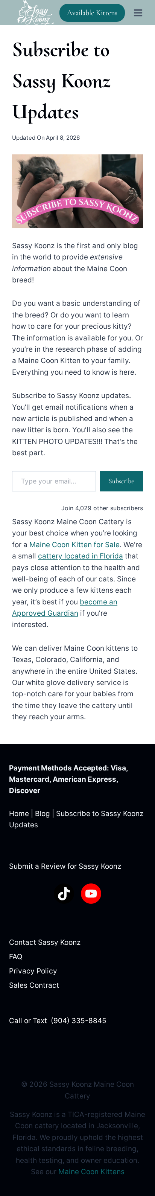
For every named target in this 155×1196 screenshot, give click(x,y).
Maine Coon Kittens (91, 1171)
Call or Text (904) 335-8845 (57, 1020)
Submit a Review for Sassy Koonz (65, 866)
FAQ (15, 956)
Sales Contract (34, 985)
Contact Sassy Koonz (45, 942)
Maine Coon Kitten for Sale (74, 544)
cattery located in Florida (80, 556)
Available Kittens (92, 12)
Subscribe (121, 481)
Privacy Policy (33, 971)
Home (19, 813)
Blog (42, 813)
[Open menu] (138, 13)
